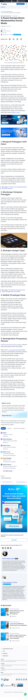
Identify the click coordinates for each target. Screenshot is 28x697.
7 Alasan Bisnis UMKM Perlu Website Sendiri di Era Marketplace (18, 624)
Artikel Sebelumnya (7, 482)
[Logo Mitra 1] (20, 1)
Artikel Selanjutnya (20, 482)
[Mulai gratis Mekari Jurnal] (14, 120)
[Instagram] (5, 548)
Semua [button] (3, 428)
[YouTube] (10, 548)
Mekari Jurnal (16, 112)
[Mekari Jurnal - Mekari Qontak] (14, 133)
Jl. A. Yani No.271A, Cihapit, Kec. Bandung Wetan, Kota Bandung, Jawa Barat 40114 (13, 670)
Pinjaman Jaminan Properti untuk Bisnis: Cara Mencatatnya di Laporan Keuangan (18, 637)
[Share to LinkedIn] (17, 39)
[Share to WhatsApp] (13, 39)
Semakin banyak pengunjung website (11, 344)
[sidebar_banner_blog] (14, 508)
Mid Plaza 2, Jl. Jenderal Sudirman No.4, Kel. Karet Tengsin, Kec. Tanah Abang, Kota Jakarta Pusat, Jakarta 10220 (14, 661)
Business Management (8, 11)
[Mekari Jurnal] (4, 3)
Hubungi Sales (20, 3)
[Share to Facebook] (21, 39)
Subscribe (14, 540)
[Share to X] (9, 39)
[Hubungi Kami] (25, 694)
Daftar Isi (3, 7)
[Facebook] (3, 548)
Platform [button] (9, 428)
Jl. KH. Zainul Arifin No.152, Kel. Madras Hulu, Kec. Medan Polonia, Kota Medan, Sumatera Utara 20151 (14, 674)
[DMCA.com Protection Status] (20, 685)
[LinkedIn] (8, 548)
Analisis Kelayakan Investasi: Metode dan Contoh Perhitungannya (17, 612)
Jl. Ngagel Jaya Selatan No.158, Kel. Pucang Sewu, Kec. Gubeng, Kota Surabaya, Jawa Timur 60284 (13, 665)
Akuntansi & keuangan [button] (19, 428)
